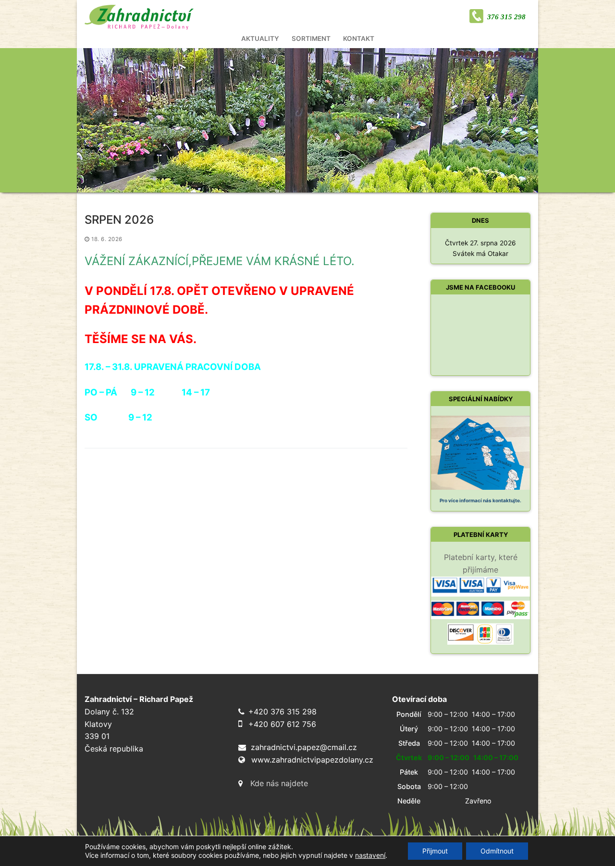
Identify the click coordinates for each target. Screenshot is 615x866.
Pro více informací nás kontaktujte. (480, 500)
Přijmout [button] (435, 851)
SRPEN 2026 (119, 220)
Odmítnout (497, 851)
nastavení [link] (370, 855)
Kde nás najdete (279, 783)
